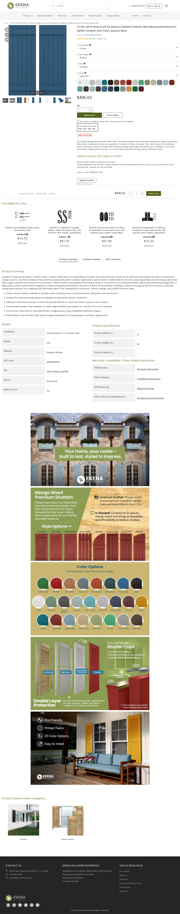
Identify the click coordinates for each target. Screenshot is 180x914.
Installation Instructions (149, 379)
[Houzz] (38, 905)
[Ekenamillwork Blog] (32, 905)
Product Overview (26, 194)
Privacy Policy (124, 887)
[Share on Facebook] (6, 35)
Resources (123, 891)
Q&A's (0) (102, 38)
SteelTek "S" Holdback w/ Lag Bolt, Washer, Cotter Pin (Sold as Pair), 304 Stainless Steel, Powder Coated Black (64, 230)
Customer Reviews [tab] (91, 259)
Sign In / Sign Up (153, 6)
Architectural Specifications (150, 398)
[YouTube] (20, 905)
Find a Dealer (113, 115)
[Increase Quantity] (90, 110)
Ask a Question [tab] (113, 259)
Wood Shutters (67, 839)
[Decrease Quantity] (79, 110)
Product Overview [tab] (68, 259)
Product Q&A (41, 194)
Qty (78, 105)
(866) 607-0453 (137, 6)
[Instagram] (14, 905)
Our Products (124, 871)
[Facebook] (8, 905)
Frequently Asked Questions (130, 883)
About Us (135, 16)
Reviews (52, 194)
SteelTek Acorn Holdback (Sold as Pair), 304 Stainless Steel (22, 228)
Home (6, 23)
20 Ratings (91, 38)
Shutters (23, 839)
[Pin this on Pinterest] (6, 30)
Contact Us (147, 16)
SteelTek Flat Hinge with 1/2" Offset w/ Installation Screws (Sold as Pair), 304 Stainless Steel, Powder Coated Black (149, 230)
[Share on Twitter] (6, 40)
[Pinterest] (26, 905)
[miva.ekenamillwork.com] (18, 5)
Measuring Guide (145, 388)
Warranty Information (147, 369)
